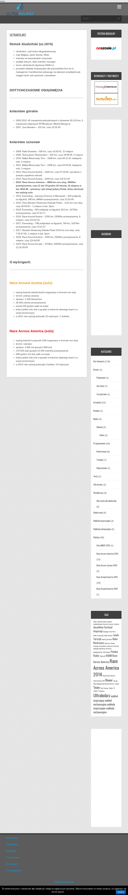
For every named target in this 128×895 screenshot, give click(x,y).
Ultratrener (98, 484)
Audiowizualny (101, 621)
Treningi (99, 459)
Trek (101, 688)
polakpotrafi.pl (97, 652)
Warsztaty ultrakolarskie (106, 500)
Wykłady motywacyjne (102, 529)
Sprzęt (115, 680)
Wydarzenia (98, 512)
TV (114, 688)
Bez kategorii (98, 361)
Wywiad (99, 427)
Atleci (95, 621)
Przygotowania (99, 443)
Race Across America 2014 (107, 553)
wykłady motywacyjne (103, 710)
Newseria (108, 643)
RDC (103, 680)
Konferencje (101, 451)
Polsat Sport (106, 652)
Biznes (96, 369)
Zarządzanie (101, 394)
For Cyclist (11, 864)
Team (96, 687)
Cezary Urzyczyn (108, 624)
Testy (95, 476)
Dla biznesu (12, 838)
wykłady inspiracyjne (104, 706)
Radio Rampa (97, 680)
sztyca (117, 683)
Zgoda (121, 892)
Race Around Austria (109, 675)
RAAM (109, 656)
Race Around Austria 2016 (107, 577)
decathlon (98, 627)
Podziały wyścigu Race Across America (106, 647)
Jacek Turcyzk (108, 635)
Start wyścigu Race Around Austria (103, 683)
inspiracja (100, 635)
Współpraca (98, 492)
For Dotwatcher (14, 870)
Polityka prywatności (64, 882)
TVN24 (95, 691)
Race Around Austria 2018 (107, 588)
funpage (105, 631)
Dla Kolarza (12, 844)
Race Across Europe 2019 (106, 565)
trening (106, 688)
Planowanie (100, 377)
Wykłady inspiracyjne (101, 520)
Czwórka (116, 624)
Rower (109, 680)
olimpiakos (102, 646)
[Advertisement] (106, 168)
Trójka (111, 688)
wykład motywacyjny (102, 702)
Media (95, 418)
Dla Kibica (11, 851)
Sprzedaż (100, 385)
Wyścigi (96, 537)
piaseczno (110, 646)
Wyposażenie (101, 468)
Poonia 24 (103, 656)
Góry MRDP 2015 (103, 545)
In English (97, 402)
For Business (12, 857)
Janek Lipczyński (107, 639)
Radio (102, 435)
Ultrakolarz (101, 695)
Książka (96, 410)
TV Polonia (101, 691)
